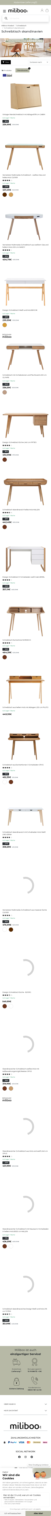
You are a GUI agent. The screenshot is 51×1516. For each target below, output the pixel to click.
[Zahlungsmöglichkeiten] (25, 1443)
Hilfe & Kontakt (11, 1410)
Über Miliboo (10, 1404)
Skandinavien (22, 70)
